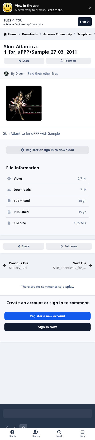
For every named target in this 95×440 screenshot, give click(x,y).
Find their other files (43, 73)
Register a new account (47, 316)
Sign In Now (47, 327)
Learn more (8, 8)
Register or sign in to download (50, 150)
